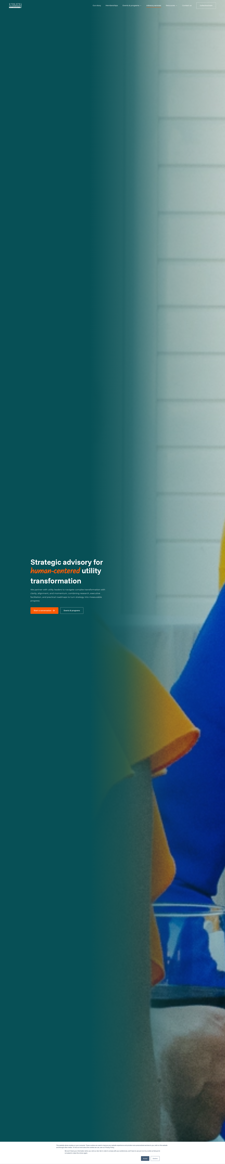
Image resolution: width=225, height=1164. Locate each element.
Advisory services (153, 5)
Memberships (112, 5)
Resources (170, 5)
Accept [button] (145, 1158)
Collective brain (206, 5)
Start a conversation (44, 610)
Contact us (187, 5)
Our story (97, 5)
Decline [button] (155, 1158)
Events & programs (131, 5)
